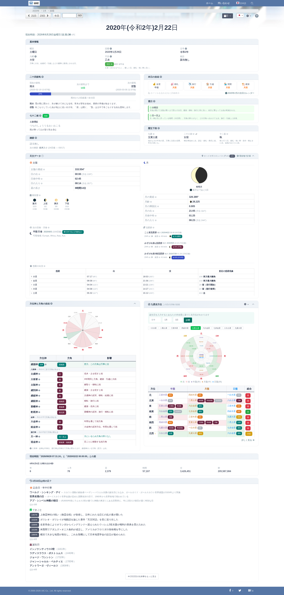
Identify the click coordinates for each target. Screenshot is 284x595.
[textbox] (240, 15)
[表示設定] (249, 15)
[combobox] (240, 15)
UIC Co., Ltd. (47, 591)
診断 (188, 320)
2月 (44, 11)
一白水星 (153, 328)
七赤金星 (217, 328)
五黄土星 (195, 328)
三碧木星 (174, 328)
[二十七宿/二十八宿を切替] (196, 134)
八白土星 (227, 328)
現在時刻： (50, 34)
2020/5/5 (170, 243)
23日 (43, 16)
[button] (252, 3)
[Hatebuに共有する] (249, 591)
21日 (33, 16)
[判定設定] (246, 304)
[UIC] (34, 2)
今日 (56, 16)
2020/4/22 (165, 233)
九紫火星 (238, 328)
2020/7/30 (173, 254)
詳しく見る (247, 440)
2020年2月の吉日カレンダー (240, 93)
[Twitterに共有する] (239, 591)
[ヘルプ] (257, 16)
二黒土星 (163, 328)
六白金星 (206, 328)
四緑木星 (185, 328)
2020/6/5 (48, 231)
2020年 (36, 11)
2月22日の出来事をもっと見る (142, 576)
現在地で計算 (245, 156)
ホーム (209, 3)
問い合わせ (224, 3)
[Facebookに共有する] (230, 591)
